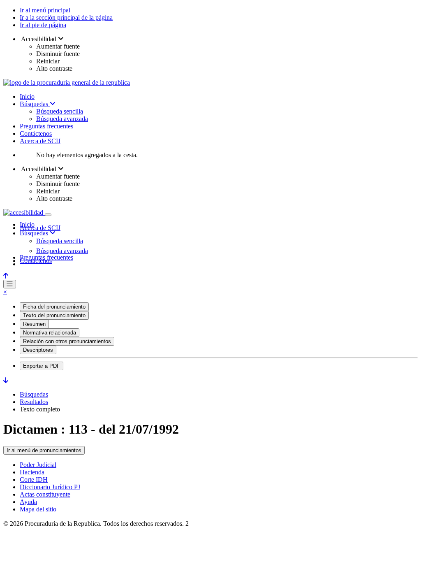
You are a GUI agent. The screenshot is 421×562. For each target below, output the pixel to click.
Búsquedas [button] (35, 233)
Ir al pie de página (43, 24)
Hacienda (32, 472)
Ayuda (28, 501)
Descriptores (38, 350)
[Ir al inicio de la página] (5, 275)
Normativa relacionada (49, 333)
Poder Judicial (38, 464)
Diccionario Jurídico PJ (50, 486)
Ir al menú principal (45, 10)
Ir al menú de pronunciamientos (44, 450)
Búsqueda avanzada (62, 118)
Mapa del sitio (38, 509)
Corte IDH (34, 479)
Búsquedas (35, 103)
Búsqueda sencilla (59, 111)
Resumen (34, 324)
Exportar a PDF (41, 366)
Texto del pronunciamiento (54, 315)
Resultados (34, 401)
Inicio (27, 96)
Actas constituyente (45, 494)
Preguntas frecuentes (46, 126)
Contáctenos (36, 133)
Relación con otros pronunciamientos (67, 341)
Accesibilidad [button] (39, 38)
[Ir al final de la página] (5, 380)
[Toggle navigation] (48, 215)
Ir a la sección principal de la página (66, 17)
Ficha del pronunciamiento (54, 307)
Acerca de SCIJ (40, 140)
